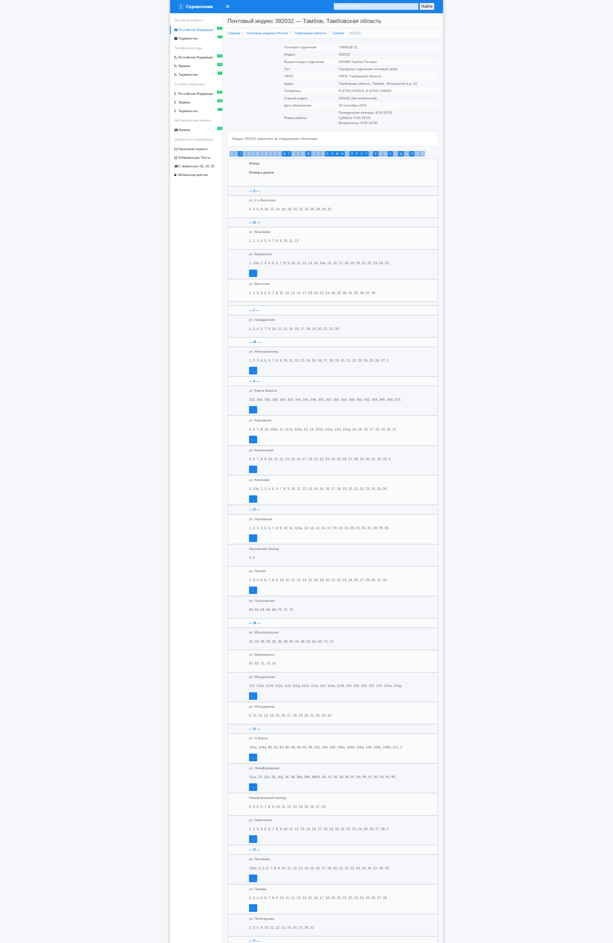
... (253, 273)
